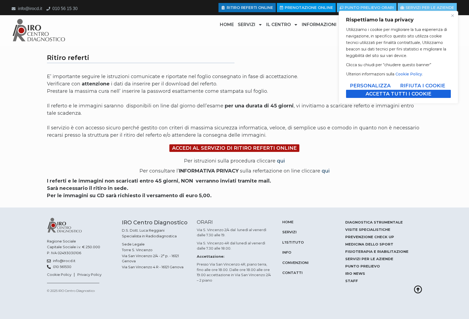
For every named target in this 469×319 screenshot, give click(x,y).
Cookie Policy (408, 74)
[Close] (452, 15)
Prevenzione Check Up (369, 237)
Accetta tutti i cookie (398, 94)
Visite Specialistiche (367, 229)
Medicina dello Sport (369, 244)
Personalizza (370, 86)
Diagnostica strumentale (374, 222)
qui (281, 161)
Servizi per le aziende (369, 259)
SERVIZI (246, 24)
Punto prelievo (362, 266)
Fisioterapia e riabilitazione (376, 251)
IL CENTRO (278, 24)
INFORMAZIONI (319, 24)
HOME (227, 24)
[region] (398, 57)
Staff (351, 281)
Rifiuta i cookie (422, 86)
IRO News (355, 273)
